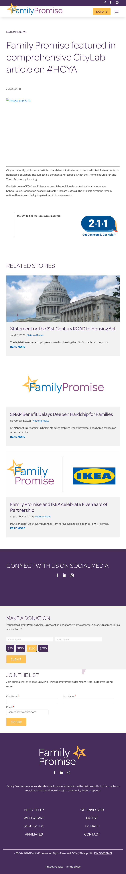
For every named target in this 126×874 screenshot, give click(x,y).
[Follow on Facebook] (104, 2)
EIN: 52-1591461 (103, 853)
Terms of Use (73, 866)
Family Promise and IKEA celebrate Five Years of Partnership (58, 507)
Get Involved (92, 809)
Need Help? (34, 809)
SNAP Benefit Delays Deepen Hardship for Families (61, 414)
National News (16, 32)
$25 (10, 648)
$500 (43, 648)
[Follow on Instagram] (117, 2)
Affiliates (34, 834)
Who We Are (34, 817)
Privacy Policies (54, 866)
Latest (92, 817)
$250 (31, 648)
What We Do (34, 826)
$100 (20, 648)
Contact (92, 834)
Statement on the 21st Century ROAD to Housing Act (63, 328)
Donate (101, 11)
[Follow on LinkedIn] (111, 2)
